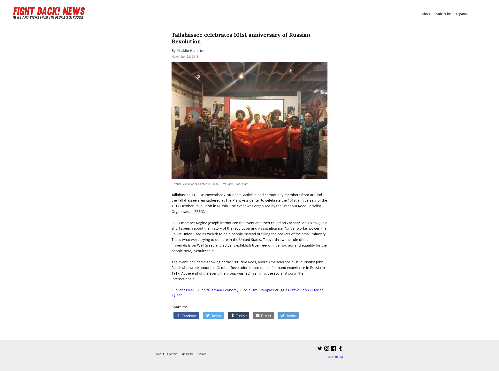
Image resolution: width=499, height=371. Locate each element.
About (426, 13)
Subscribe (443, 13)
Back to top (335, 357)
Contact (172, 354)
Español (462, 13)
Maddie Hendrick (190, 50)
